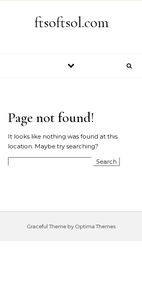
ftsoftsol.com (71, 22)
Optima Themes (95, 226)
